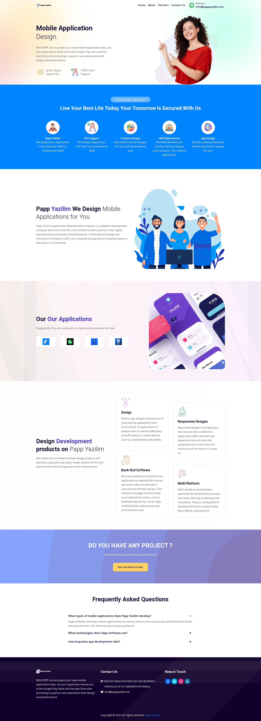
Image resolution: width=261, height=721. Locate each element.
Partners (163, 5)
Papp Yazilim (153, 715)
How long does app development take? (94, 641)
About (151, 5)
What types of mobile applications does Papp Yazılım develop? (109, 616)
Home (141, 5)
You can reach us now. (130, 567)
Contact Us (178, 5)
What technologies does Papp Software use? (97, 633)
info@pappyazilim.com (117, 692)
